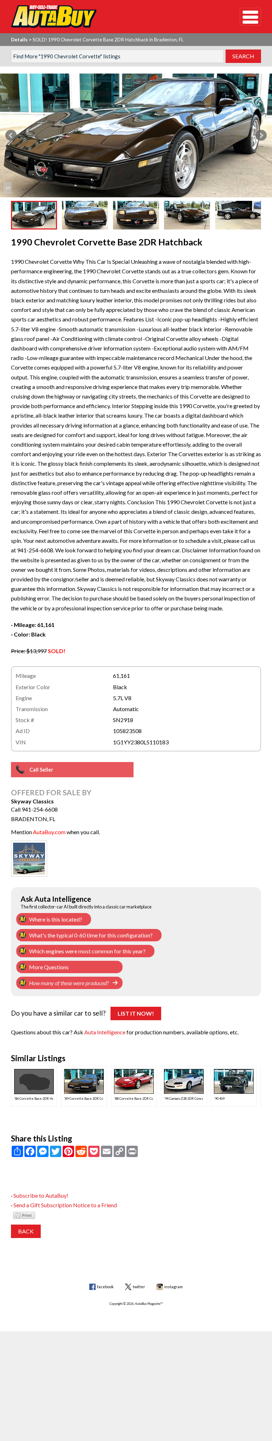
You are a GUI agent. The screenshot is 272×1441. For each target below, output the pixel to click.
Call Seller (41, 770)
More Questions (49, 967)
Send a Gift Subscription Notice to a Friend (65, 1205)
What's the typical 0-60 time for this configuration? (91, 935)
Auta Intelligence (104, 1032)
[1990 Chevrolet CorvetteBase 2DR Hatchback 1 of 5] (136, 135)
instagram (173, 1286)
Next (261, 135)
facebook (105, 1286)
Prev (11, 135)
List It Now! (136, 1013)
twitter (139, 1286)
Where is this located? (55, 919)
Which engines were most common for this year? (87, 951)
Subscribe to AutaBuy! (40, 1195)
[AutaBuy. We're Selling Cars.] (115, 16)
